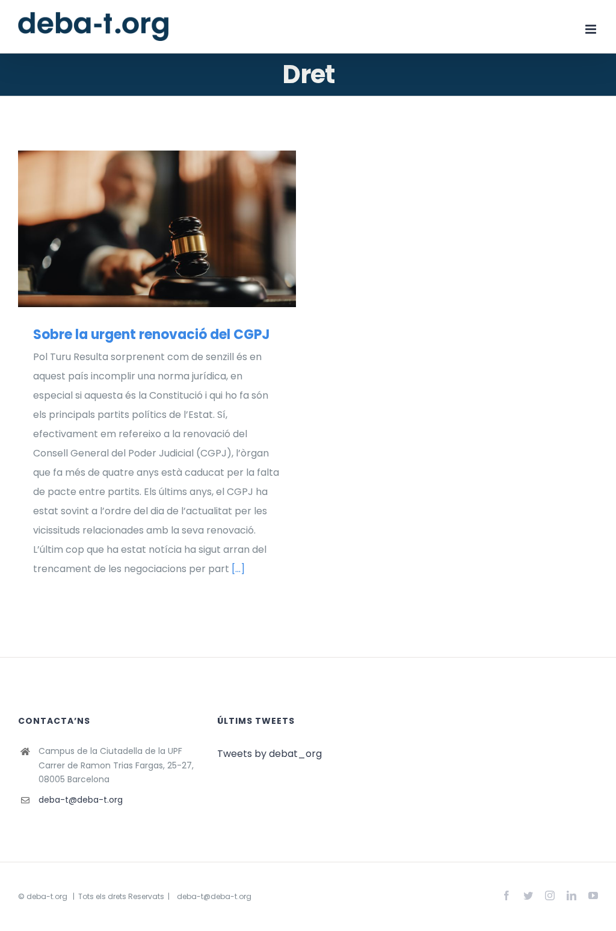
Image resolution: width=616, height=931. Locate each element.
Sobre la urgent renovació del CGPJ (139, 228)
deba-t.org (46, 896)
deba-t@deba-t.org (80, 800)
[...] (238, 569)
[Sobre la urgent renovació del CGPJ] (157, 229)
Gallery (174, 228)
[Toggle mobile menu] (591, 29)
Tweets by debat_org (269, 754)
